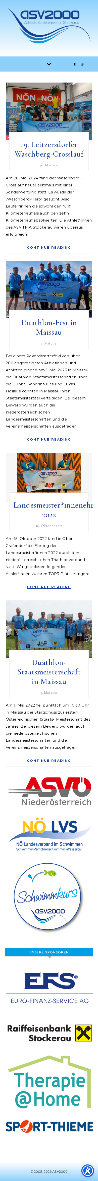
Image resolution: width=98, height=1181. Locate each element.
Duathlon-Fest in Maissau (49, 327)
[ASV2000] (49, 26)
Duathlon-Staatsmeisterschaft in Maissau (49, 671)
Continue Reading (49, 247)
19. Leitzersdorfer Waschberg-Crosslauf (49, 149)
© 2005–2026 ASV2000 (49, 1171)
